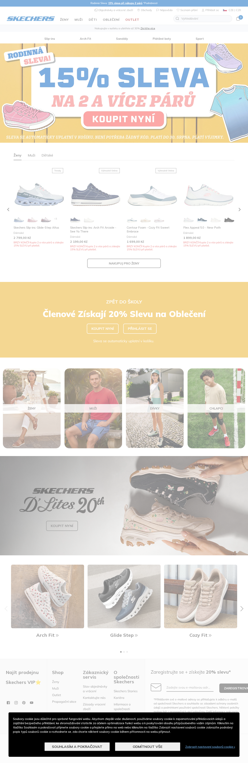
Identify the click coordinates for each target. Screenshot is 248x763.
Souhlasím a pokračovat (77, 746)
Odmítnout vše (147, 746)
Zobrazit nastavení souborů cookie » (210, 747)
